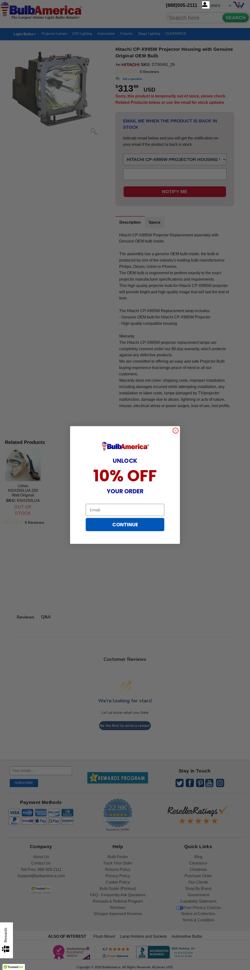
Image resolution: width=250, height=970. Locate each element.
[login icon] (205, 5)
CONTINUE (125, 524)
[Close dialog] (175, 430)
